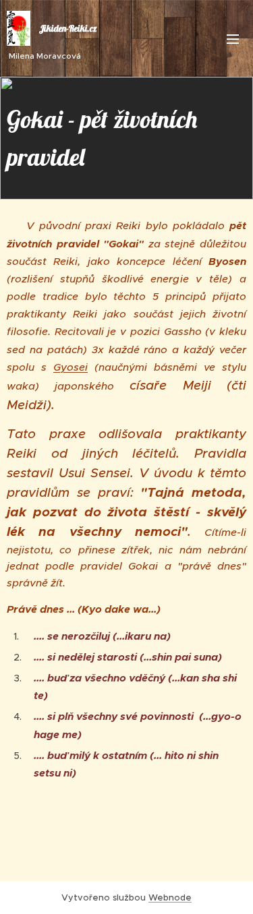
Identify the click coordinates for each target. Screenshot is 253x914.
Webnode (170, 897)
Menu (232, 38)
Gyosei (70, 367)
